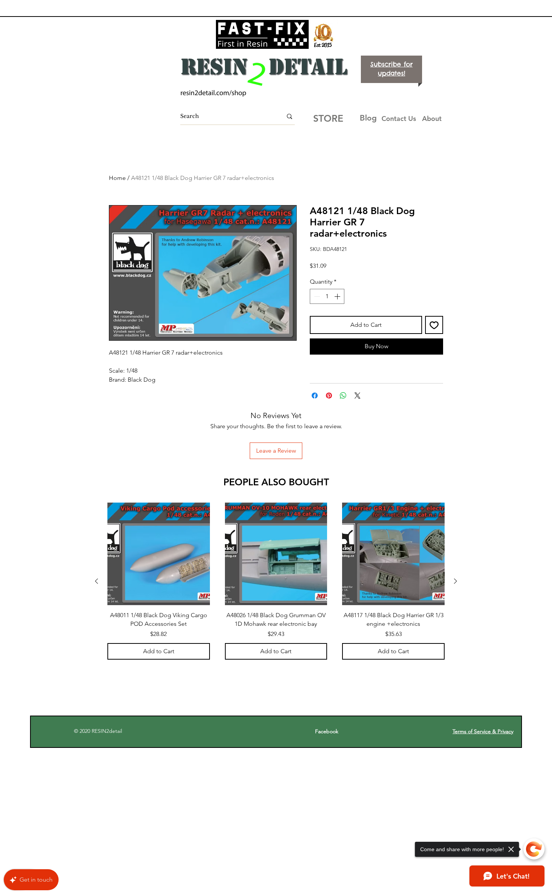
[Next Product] (455, 581)
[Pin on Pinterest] (328, 395)
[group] (276, 581)
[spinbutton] (327, 296)
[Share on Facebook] (314, 395)
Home (117, 177)
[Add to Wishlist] (434, 325)
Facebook (330, 731)
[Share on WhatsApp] (343, 395)
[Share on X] (357, 395)
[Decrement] (316, 296)
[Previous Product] (96, 581)
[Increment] (338, 296)
